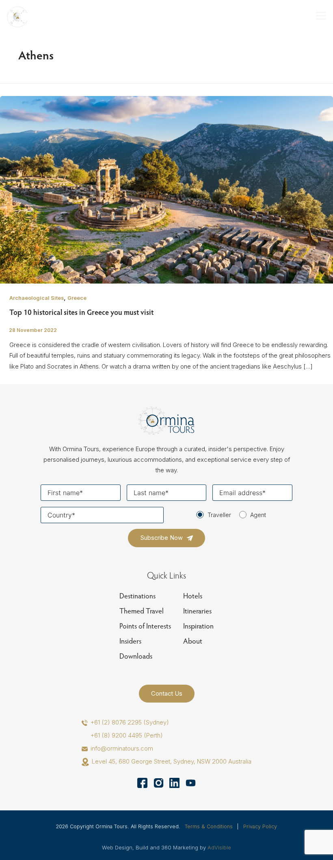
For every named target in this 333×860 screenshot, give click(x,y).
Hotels (192, 595)
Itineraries (197, 611)
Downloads (135, 656)
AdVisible (219, 847)
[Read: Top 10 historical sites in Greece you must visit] (166, 189)
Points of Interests (145, 626)
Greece (76, 298)
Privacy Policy (260, 826)
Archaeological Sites (36, 298)
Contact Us (166, 693)
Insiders (130, 641)
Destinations (137, 595)
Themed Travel (141, 611)
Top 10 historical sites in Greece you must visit (81, 312)
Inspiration (198, 626)
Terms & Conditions (209, 826)
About (192, 641)
